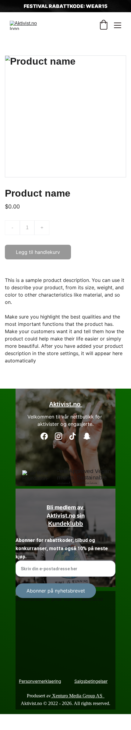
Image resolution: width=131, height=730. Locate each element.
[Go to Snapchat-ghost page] (86, 436)
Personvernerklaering (40, 681)
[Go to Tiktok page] (72, 436)
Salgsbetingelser (91, 681)
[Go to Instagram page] (58, 436)
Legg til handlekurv (38, 252)
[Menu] (117, 25)
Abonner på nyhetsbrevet (56, 591)
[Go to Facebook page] (44, 436)
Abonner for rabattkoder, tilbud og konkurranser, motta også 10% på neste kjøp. (62, 548)
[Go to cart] (103, 25)
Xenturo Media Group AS (77, 695)
